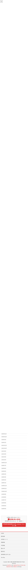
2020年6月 (3, 468)
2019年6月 (3, 502)
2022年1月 (3, 442)
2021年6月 (3, 451)
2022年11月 (4, 433)
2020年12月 (4, 462)
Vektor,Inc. (15, 566)
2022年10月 (4, 436)
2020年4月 (3, 474)
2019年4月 (3, 508)
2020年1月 (3, 482)
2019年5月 (3, 505)
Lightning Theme (16, 565)
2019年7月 (3, 500)
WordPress (9, 565)
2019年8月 (3, 497)
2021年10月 (4, 448)
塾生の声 (3, 548)
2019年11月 (4, 488)
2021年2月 (3, 459)
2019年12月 (4, 485)
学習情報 (3, 545)
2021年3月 (3, 456)
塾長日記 (3, 551)
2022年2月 (3, 439)
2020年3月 (3, 477)
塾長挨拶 (3, 536)
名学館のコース (4, 539)
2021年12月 (4, 445)
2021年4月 (3, 454)
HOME (2, 533)
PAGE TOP (26, 551)
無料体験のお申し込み (6, 554)
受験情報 (3, 542)
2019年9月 (3, 494)
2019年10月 (4, 491)
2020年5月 (3, 471)
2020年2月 (3, 479)
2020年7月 (3, 465)
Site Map (3, 557)
